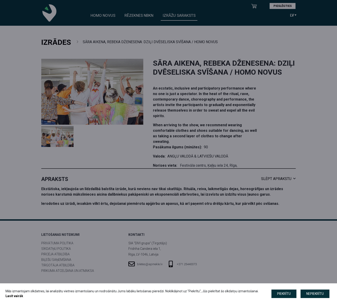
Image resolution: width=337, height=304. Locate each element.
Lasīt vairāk (14, 296)
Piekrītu (284, 294)
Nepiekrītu (315, 294)
